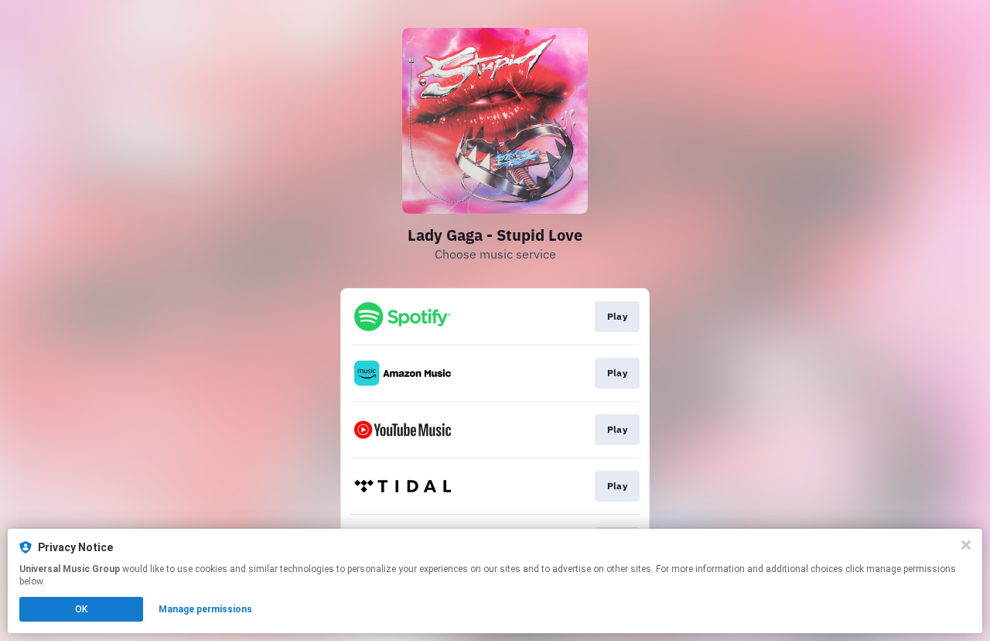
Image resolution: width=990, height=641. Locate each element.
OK (81, 609)
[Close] (966, 545)
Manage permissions (205, 609)
